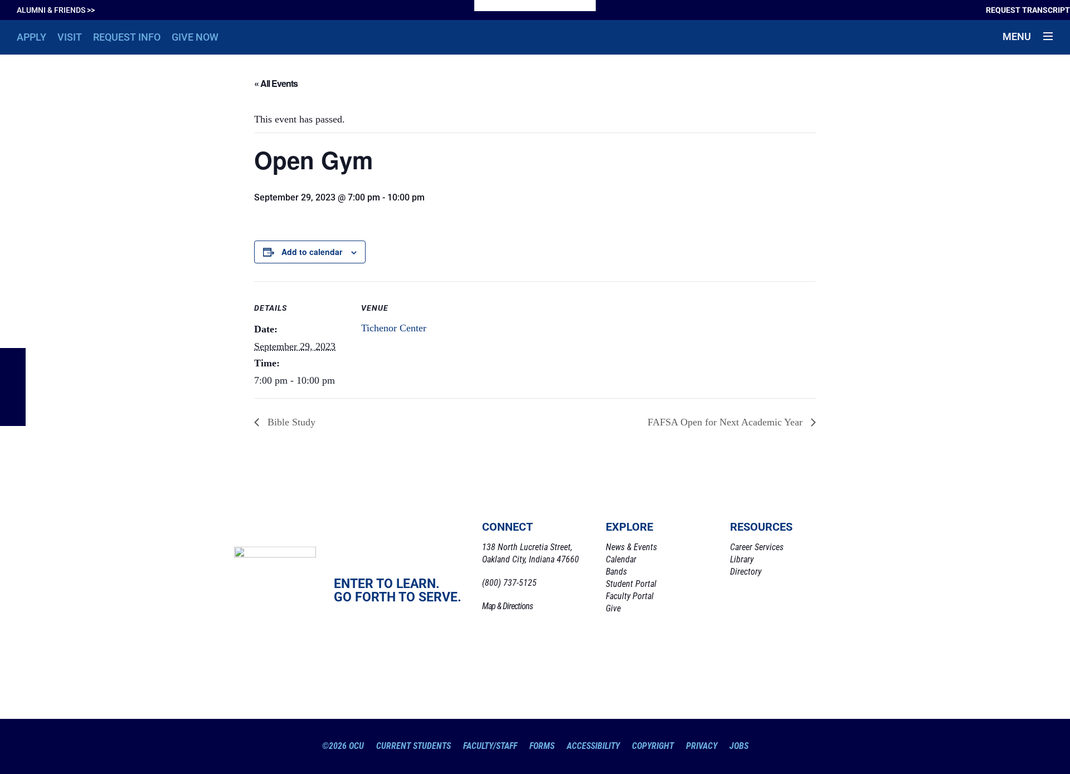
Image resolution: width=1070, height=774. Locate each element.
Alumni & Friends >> (56, 10)
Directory (745, 571)
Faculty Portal (630, 596)
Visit (69, 37)
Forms (542, 746)
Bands (616, 571)
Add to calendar (311, 251)
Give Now (195, 37)
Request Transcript (1028, 10)
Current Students (413, 746)
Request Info (126, 37)
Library (741, 559)
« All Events (276, 83)
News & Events (631, 547)
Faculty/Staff (490, 746)
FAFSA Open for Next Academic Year (726, 422)
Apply (31, 37)
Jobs (738, 746)
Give (613, 608)
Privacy (701, 746)
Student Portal (631, 584)
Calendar (621, 559)
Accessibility (593, 746)
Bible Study (290, 422)
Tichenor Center (393, 328)
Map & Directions (507, 606)
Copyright (653, 746)
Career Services (757, 547)
